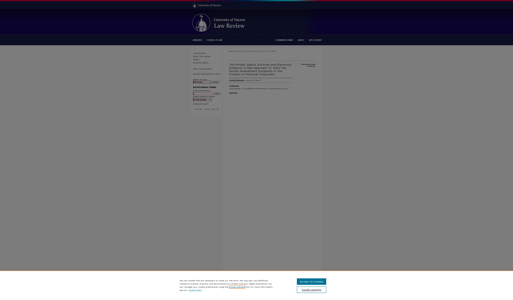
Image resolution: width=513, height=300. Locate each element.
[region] (256, 285)
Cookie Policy (195, 290)
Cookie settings (237, 287)
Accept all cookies (311, 281)
